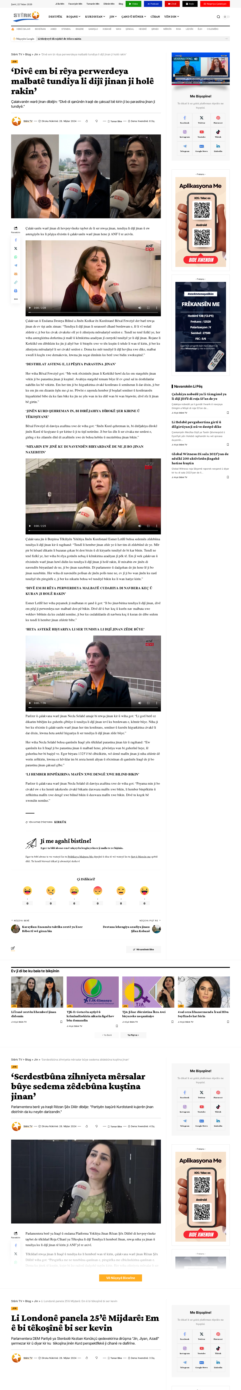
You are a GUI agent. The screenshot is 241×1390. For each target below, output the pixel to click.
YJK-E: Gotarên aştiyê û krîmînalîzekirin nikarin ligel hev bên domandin (90, 1016)
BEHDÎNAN (40, 29)
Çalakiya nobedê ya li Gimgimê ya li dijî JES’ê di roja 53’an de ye (199, 396)
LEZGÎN (189, 29)
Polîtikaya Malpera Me (81, 856)
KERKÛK (60, 822)
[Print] (15, 291)
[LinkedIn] (218, 148)
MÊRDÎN (167, 29)
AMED (53, 29)
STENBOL (66, 29)
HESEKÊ (143, 29)
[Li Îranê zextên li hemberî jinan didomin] (37, 992)
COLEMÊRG (212, 29)
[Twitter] (201, 120)
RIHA (178, 29)
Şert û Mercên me (141, 856)
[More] (15, 299)
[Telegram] (184, 148)
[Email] (15, 274)
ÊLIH (200, 29)
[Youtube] (201, 134)
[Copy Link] (15, 282)
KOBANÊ (107, 29)
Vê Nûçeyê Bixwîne (120, 1278)
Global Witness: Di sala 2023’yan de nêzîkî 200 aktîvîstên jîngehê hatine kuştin (200, 458)
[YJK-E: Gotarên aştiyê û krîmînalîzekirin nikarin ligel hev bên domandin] (93, 992)
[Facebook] (184, 120)
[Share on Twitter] (15, 248)
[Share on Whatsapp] (15, 257)
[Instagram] (184, 134)
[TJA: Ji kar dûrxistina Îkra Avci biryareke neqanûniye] (148, 992)
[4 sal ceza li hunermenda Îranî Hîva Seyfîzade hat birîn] (204, 992)
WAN (118, 29)
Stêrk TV (27, 121)
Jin (14, 61)
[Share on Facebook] (15, 240)
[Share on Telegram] (15, 265)
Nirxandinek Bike (145, 949)
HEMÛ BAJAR (23, 29)
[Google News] (201, 148)
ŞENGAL (130, 29)
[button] (226, 39)
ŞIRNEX (155, 29)
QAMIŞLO (93, 29)
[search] (218, 16)
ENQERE (80, 29)
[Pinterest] (218, 120)
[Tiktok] (218, 134)
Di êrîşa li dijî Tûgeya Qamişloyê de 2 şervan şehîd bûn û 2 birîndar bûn (80, 38)
